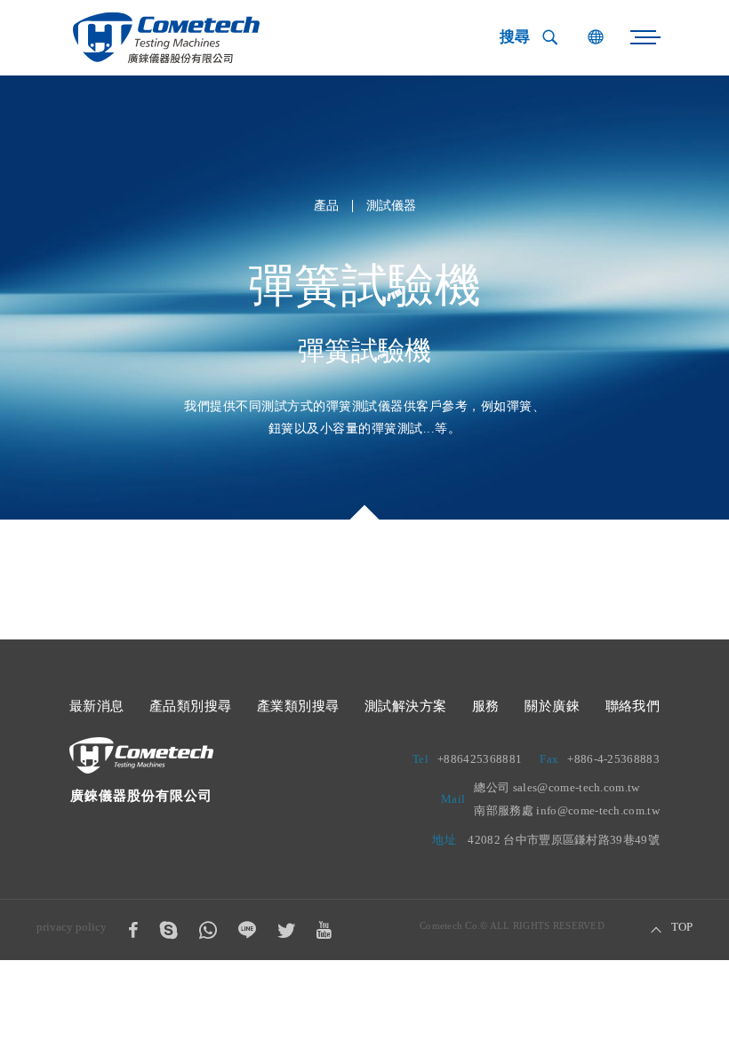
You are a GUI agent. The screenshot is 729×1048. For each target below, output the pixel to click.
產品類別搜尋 (190, 706)
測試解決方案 (405, 706)
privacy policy (71, 927)
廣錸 (166, 37)
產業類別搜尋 (298, 706)
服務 (486, 706)
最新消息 (96, 706)
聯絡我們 (633, 706)
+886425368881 (479, 759)
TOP (682, 927)
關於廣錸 (552, 706)
